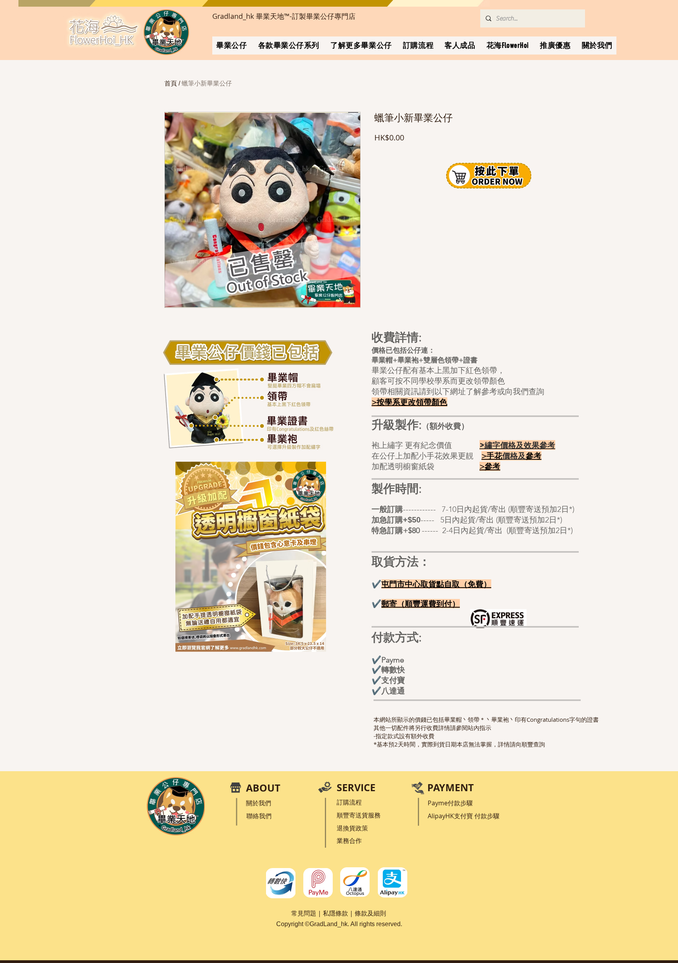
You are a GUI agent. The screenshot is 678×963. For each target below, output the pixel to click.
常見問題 (303, 913)
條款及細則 (370, 913)
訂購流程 (349, 802)
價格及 (514, 456)
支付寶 (464, 816)
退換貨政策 (352, 828)
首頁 (170, 83)
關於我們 (258, 803)
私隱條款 (335, 913)
